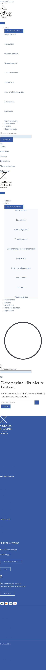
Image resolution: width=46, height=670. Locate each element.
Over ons (3, 483)
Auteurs (3, 526)
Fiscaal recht (9, 44)
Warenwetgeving (10, 121)
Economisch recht (11, 73)
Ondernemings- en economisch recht (21, 249)
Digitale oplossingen (7, 166)
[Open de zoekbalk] (1, 366)
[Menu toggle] (2, 23)
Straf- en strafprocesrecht (14, 92)
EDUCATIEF (5, 618)
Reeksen (3, 156)
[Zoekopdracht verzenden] (36, 402)
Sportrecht (8, 111)
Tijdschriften (5, 161)
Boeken (3, 146)
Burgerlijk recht (10, 34)
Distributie (4, 515)
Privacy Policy (5, 660)
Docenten (4, 539)
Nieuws (3, 496)
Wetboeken (4, 151)
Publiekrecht (9, 82)
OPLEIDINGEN (6, 637)
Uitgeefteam (5, 489)
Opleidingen (4, 171)
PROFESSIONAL (7, 628)
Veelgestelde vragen (8, 502)
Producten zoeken (9, 134)
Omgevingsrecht (10, 63)
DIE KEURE (4, 609)
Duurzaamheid (5, 509)
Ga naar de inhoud (7, 1)
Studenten (4, 532)
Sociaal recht (9, 102)
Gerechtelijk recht (11, 53)
